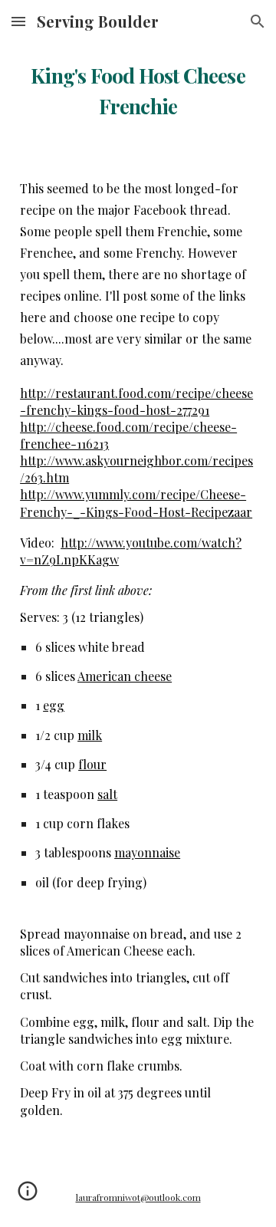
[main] (138, 88)
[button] (18, 21)
